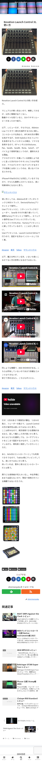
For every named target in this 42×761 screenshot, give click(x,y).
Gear (5, 569)
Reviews (13, 569)
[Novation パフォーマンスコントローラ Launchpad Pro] (11, 514)
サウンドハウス (30, 249)
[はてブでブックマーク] (18, 59)
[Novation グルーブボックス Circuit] (11, 552)
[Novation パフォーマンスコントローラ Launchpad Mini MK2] (11, 533)
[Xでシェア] (8, 59)
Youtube (23, 569)
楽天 (12, 249)
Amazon (5, 249)
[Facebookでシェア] (13, 59)
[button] (33, 59)
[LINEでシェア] (23, 59)
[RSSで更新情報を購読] (30, 591)
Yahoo (19, 249)
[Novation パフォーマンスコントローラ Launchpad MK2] (11, 495)
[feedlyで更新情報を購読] (11, 591)
